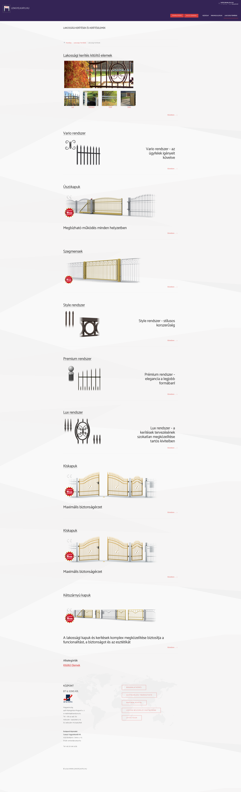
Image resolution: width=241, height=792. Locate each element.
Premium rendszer (77, 359)
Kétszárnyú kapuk (77, 595)
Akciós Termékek (191, 16)
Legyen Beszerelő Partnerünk (141, 710)
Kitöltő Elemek (71, 665)
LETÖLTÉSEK (131, 718)
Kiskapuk (70, 466)
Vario (129, 107)
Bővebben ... (171, 115)
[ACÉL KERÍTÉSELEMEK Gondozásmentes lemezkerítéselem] (77, 33)
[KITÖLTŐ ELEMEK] (106, 33)
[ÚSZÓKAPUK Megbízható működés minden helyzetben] (134, 33)
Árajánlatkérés (177, 15)
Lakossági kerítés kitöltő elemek (87, 56)
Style (110, 107)
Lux (72, 107)
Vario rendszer (74, 133)
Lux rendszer (73, 412)
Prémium (91, 107)
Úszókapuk (71, 187)
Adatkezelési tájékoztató (139, 695)
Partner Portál (134, 702)
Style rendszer (74, 305)
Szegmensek (73, 251)
